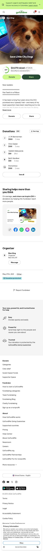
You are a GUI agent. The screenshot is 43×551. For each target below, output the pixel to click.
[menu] (39, 12)
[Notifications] (34, 12)
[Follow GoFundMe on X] (12, 482)
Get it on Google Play (9, 488)
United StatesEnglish (22, 475)
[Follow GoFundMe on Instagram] (16, 482)
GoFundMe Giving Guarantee (19, 345)
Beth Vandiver (13, 158)
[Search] (4, 12)
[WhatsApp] (21, 229)
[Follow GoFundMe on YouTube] (8, 482)
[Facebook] (16, 229)
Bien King (12, 253)
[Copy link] (10, 229)
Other (19, 274)
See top (36, 131)
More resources (9, 465)
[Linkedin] (33, 229)
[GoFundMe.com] (21, 12)
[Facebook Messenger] (27, 229)
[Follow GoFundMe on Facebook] (4, 482)
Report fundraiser (23, 290)
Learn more (33, 5)
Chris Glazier (13, 144)
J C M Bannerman (15, 137)
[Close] (39, 4)
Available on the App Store (21, 488)
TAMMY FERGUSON (15, 151)
